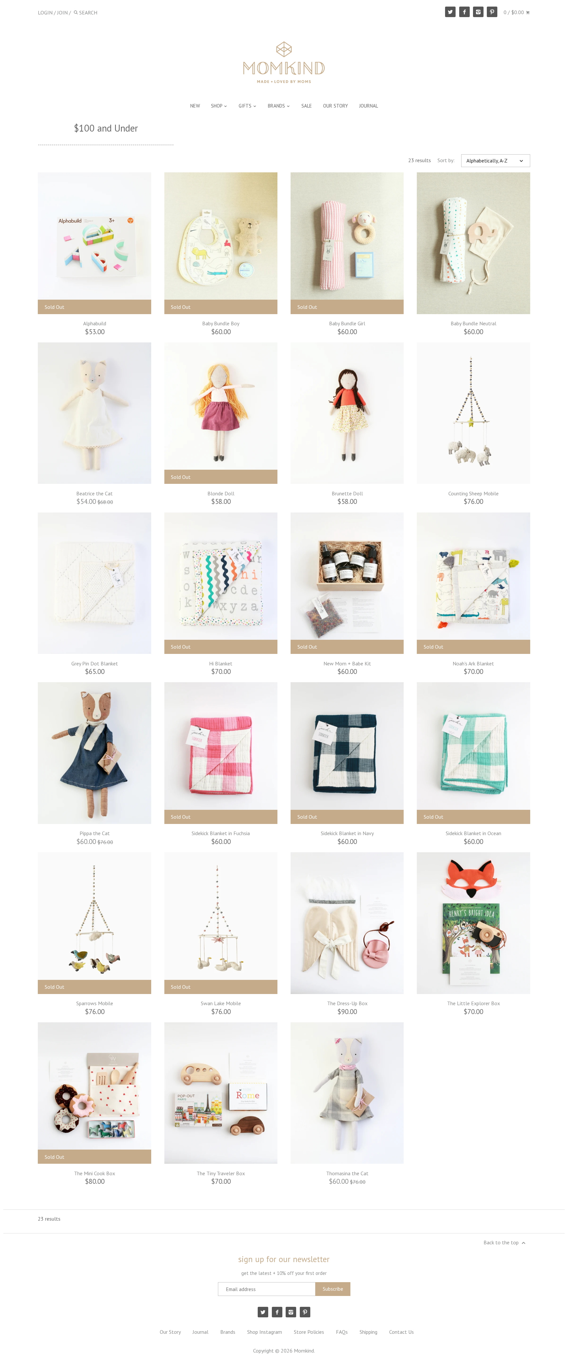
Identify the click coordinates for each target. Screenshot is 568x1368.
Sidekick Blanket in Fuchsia (221, 833)
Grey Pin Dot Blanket (94, 663)
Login (45, 12)
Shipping (368, 1332)
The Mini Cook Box (94, 1173)
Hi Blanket (220, 663)
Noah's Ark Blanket (473, 663)
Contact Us (401, 1332)
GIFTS (246, 106)
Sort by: (446, 160)
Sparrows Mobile (94, 1003)
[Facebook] (464, 12)
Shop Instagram (264, 1332)
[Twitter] (450, 12)
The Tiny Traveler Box (221, 1173)
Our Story (170, 1332)
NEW (195, 106)
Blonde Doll (220, 493)
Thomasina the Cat (347, 1173)
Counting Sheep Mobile (473, 493)
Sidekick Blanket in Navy (347, 833)
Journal (200, 1332)
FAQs (342, 1332)
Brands (227, 1332)
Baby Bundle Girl (347, 323)
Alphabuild (94, 323)
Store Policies (309, 1332)
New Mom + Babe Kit (347, 663)
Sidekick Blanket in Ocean (473, 833)
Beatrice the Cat (94, 493)
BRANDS (277, 106)
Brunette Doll (347, 493)
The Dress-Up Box (347, 1003)
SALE (306, 106)
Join (62, 12)
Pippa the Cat (95, 833)
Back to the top (502, 1242)
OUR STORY (335, 106)
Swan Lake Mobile (221, 1003)
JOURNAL (368, 106)
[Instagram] (478, 12)
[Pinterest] (492, 12)
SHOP (217, 106)
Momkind (304, 1350)
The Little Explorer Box (473, 1003)
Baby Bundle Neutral (473, 323)
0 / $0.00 (514, 12)
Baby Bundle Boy (220, 323)
